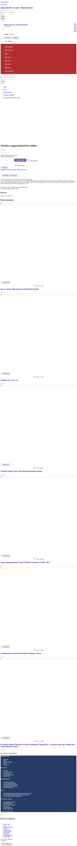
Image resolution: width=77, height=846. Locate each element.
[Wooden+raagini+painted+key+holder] (2, 171)
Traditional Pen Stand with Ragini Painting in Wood (21, 653)
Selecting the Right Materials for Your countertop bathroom (18, 793)
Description (6, 175)
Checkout (15, 37)
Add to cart (20, 160)
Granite (6, 53)
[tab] (5, 175)
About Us (6, 759)
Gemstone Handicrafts (11, 169)
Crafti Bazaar (4, 4)
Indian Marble (8, 57)
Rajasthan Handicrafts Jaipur (10, 786)
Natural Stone (8, 64)
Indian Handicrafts (8, 827)
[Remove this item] (40, 27)
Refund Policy (7, 776)
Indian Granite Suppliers (9, 804)
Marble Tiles (8, 67)
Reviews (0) (14, 175)
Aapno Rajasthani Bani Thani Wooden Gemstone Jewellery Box (25, 562)
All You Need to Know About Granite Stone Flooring (16, 794)
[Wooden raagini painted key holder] (1, 171)
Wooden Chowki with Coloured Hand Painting (16, 24)
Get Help (6, 770)
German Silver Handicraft (10, 783)
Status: (2, 152)
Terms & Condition (8, 772)
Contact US (6, 764)
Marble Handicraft (9, 71)
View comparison (6, 844)
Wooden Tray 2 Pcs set (9, 380)
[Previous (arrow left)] (1, 814)
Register (10, 41)
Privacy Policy (7, 773)
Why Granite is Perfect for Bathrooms (13, 796)
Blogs (5, 760)
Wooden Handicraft (8, 787)
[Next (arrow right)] (2, 814)
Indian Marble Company (9, 802)
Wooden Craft (23, 169)
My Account (7, 824)
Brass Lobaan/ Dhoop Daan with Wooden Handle (19, 289)
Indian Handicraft (9, 46)
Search (2, 16)
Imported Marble (9, 50)
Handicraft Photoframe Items (10, 784)
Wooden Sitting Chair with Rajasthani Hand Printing (21, 471)
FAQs (5, 763)
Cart (5, 825)
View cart (7, 37)
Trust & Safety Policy (9, 774)
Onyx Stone (7, 60)
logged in (9, 188)
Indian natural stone (8, 808)
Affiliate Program (8, 762)
